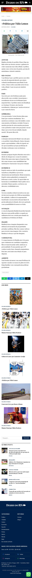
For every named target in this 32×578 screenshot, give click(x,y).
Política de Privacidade (15, 573)
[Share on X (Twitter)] (16, 30)
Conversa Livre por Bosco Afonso (12, 404)
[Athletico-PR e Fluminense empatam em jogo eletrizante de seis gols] (4, 462)
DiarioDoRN (25, 570)
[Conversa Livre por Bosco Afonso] (16, 391)
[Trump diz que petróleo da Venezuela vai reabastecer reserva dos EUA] (4, 491)
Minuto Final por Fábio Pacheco (11, 333)
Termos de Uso (15, 571)
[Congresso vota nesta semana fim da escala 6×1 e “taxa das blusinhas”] (4, 481)
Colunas (13, 27)
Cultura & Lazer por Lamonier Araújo (13, 356)
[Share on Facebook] (10, 30)
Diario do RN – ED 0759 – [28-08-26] (11, 549)
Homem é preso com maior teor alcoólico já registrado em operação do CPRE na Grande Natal (19, 452)
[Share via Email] (27, 30)
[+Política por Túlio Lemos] (16, 44)
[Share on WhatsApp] (4, 30)
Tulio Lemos (5, 272)
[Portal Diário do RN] (17, 2)
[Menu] (3, 2)
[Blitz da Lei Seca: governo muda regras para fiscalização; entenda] (4, 471)
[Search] (29, 2)
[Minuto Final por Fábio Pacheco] (16, 320)
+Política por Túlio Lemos (10, 309)
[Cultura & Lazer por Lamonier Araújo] (16, 344)
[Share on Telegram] (22, 30)
